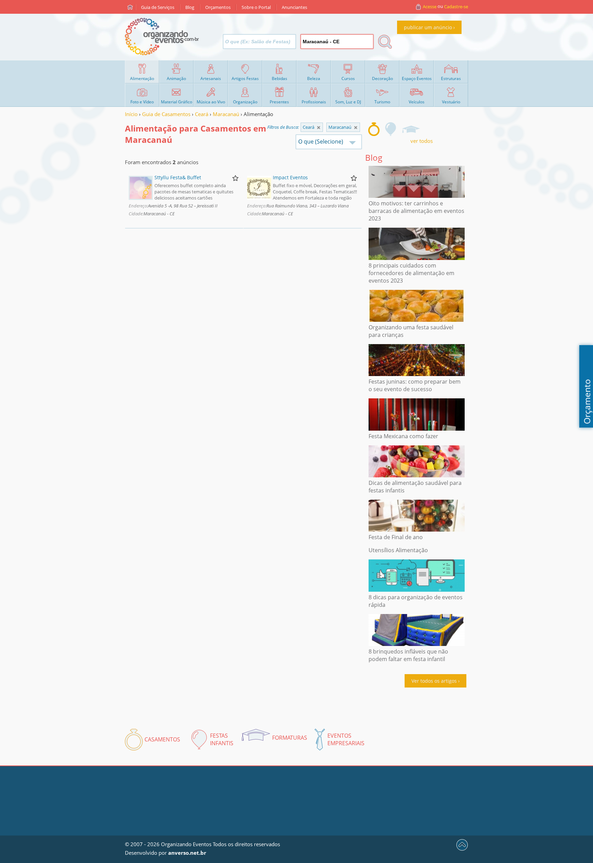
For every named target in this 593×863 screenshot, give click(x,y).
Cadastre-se (456, 6)
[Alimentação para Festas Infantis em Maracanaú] (391, 129)
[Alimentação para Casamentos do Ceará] (355, 127)
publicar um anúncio (428, 27)
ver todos (421, 140)
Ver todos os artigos (434, 681)
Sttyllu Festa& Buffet (177, 177)
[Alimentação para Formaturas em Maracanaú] (410, 129)
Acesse (430, 6)
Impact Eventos (290, 177)
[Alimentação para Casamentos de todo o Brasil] (318, 127)
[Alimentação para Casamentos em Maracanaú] (374, 129)
